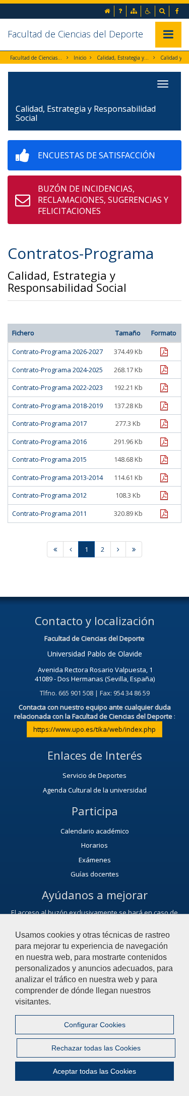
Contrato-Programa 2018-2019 (57, 405)
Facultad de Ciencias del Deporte (75, 34)
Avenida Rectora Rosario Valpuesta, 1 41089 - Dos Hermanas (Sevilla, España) (95, 674)
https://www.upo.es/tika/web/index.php (94, 729)
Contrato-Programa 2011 (49, 513)
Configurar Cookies (94, 1025)
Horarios (94, 845)
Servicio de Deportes (94, 775)
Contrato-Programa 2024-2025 (57, 369)
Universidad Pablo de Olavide (94, 654)
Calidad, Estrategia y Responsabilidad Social (123, 57)
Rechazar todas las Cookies (96, 1048)
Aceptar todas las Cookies (94, 1071)
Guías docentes (95, 874)
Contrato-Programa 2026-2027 (57, 351)
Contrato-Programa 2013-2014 (57, 477)
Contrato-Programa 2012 (49, 495)
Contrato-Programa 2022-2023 (57, 387)
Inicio (80, 57)
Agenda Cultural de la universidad (95, 790)
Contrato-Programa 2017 (49, 423)
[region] (94, 1005)
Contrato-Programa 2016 (49, 441)
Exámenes (95, 859)
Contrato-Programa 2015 (49, 459)
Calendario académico (94, 831)
